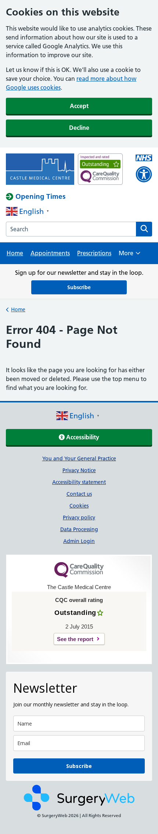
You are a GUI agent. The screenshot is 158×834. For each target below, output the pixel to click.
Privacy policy (79, 517)
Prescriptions (94, 253)
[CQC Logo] (79, 576)
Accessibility (82, 437)
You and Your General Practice (79, 458)
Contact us (79, 494)
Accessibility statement (79, 482)
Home (15, 253)
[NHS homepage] (40, 169)
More (129, 255)
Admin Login (79, 541)
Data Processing (79, 529)
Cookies (79, 505)
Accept (79, 106)
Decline (79, 127)
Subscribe (79, 287)
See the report (75, 639)
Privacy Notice (79, 470)
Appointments (50, 253)
